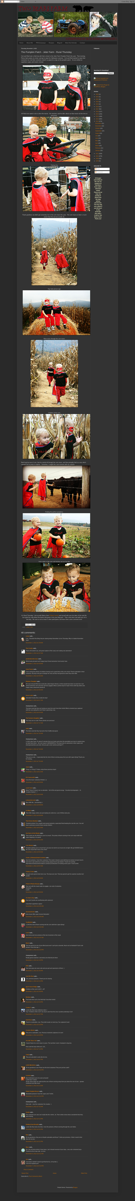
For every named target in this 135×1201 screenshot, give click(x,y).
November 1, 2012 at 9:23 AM (34, 827)
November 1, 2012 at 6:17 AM (34, 700)
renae (28, 636)
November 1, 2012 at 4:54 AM (34, 676)
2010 (97, 156)
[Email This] (26, 625)
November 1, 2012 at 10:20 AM (35, 927)
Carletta (28, 1075)
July (96, 135)
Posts (98, 169)
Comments (99, 172)
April (96, 143)
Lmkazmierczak (30, 800)
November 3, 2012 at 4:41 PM (34, 1129)
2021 (97, 99)
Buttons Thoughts (31, 681)
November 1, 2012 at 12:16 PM (35, 949)
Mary (27, 1147)
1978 (97, 161)
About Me (29, 43)
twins (31, 627)
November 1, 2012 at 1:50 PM (34, 970)
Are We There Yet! (31, 1040)
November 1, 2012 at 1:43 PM (34, 960)
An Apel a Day (30, 898)
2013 (97, 119)
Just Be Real (30, 976)
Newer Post (25, 1173)
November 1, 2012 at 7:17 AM (34, 723)
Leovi (27, 932)
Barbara (28, 997)
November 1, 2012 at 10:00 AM (35, 906)
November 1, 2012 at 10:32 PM (35, 1070)
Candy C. (28, 1007)
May (96, 140)
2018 (97, 106)
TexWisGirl (29, 922)
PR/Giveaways (41, 43)
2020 (97, 101)
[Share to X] (30, 625)
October (97, 128)
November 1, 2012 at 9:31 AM (34, 840)
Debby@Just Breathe (32, 1124)
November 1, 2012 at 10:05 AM (35, 916)
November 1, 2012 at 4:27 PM (34, 1014)
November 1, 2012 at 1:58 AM (34, 642)
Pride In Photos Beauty (33, 884)
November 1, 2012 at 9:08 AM (34, 805)
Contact (82, 43)
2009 (97, 158)
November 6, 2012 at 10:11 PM (34, 1153)
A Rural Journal (54, 615)
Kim (27, 1135)
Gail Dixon (29, 1020)
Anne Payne (29, 669)
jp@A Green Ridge (31, 986)
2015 (97, 114)
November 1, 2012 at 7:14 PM (34, 1049)
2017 (97, 109)
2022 (97, 96)
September (98, 131)
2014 (97, 116)
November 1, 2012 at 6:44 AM (34, 712)
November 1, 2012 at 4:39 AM (34, 663)
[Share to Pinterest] (34, 625)
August (97, 133)
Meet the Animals (71, 43)
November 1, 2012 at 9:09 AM (34, 815)
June (97, 138)
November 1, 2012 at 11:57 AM (34, 937)
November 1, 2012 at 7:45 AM (34, 733)
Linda (27, 1054)
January (97, 150)
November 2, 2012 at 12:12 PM (35, 1096)
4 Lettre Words (30, 1030)
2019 (97, 104)
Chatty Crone (30, 871)
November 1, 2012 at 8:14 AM (34, 771)
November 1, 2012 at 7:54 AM (34, 761)
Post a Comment (28, 1169)
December (98, 123)
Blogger (75, 1187)
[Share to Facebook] (32, 625)
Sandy (28, 1112)
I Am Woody (29, 845)
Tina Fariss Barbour (32, 821)
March (97, 145)
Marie (28, 943)
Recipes (51, 43)
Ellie (27, 966)
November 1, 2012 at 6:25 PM (34, 1035)
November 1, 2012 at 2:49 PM (34, 991)
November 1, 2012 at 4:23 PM (34, 1002)
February (98, 148)
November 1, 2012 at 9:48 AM (34, 878)
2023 (97, 94)
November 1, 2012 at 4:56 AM (34, 690)
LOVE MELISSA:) (31, 1065)
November (98, 126)
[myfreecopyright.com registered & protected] (104, 80)
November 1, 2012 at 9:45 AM (34, 852)
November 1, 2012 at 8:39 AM (34, 782)
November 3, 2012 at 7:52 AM (34, 1106)
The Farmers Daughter (32, 718)
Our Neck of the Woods (33, 833)
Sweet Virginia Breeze (32, 1091)
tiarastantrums (30, 912)
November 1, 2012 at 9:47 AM (34, 866)
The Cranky (29, 648)
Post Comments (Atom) (35, 1176)
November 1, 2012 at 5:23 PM (34, 1024)
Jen (27, 1159)
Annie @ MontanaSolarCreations (35, 857)
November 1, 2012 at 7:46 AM (34, 749)
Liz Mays (28, 810)
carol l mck (29, 788)
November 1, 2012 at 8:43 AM (34, 794)
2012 (97, 121)
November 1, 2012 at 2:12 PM (34, 981)
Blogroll (59, 43)
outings (28, 627)
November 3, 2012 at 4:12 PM (34, 1119)
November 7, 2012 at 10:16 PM (35, 1166)
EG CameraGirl (30, 777)
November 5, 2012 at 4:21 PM (34, 1141)
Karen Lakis (29, 695)
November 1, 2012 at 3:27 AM (34, 653)
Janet (27, 767)
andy (27, 728)
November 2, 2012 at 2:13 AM (34, 1085)
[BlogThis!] (28, 625)
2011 (97, 153)
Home (21, 43)
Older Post (84, 1173)
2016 (97, 111)
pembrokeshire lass (32, 659)
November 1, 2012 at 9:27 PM (34, 1059)
